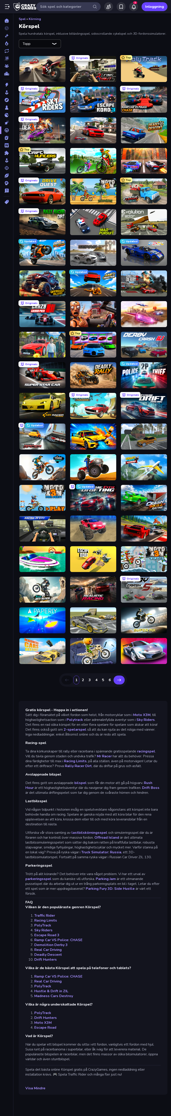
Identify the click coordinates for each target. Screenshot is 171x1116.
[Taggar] (6, 202)
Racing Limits (75, 761)
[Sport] (6, 175)
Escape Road (45, 1027)
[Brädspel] (6, 107)
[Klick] (6, 122)
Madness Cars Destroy (53, 996)
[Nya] (6, 36)
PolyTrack (42, 925)
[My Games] (121, 6)
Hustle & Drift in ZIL (51, 991)
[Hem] (6, 20)
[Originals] (6, 58)
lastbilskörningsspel (89, 832)
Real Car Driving (48, 949)
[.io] (6, 115)
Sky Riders (145, 719)
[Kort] (6, 138)
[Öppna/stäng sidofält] (7, 6)
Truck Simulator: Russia (101, 852)
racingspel (145, 751)
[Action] (6, 85)
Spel (22, 19)
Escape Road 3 (46, 935)
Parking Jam (106, 878)
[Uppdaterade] (6, 51)
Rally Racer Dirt (78, 766)
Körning (35, 19)
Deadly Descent (48, 954)
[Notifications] (133, 6)
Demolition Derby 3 (51, 944)
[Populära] (6, 43)
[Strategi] (6, 183)
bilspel (80, 782)
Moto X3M (142, 714)
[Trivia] (6, 190)
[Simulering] (6, 160)
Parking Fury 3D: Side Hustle (110, 888)
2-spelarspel (75, 729)
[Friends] (108, 6)
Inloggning (154, 6)
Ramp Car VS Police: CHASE (58, 940)
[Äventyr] (6, 100)
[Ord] (6, 145)
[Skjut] (6, 168)
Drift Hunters (45, 959)
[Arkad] (6, 92)
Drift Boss (150, 787)
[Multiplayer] (6, 66)
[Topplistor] (6, 73)
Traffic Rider (44, 915)
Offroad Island (106, 837)
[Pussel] (6, 153)
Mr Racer (104, 756)
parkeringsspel (38, 878)
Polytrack (75, 719)
